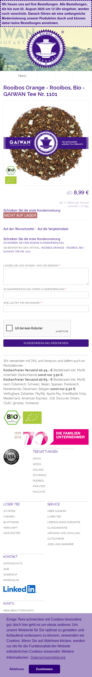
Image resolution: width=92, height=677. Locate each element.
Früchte (39, 491)
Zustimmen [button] (44, 669)
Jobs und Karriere (60, 544)
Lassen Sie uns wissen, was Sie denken (30, 265)
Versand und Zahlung (63, 533)
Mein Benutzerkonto (18, 610)
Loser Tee (54, 516)
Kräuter (39, 486)
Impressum (11, 580)
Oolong (38, 469)
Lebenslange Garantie (63, 522)
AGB (6, 569)
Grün (37, 458)
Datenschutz (13, 563)
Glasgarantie (57, 527)
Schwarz (39, 475)
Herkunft (10, 527)
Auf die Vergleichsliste (53, 228)
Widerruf (10, 574)
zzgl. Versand (82, 202)
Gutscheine (55, 538)
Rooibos (38, 480)
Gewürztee (11, 533)
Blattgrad (11, 522)
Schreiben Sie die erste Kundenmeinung (31, 210)
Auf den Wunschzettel (18, 228)
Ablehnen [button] (16, 669)
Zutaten (9, 511)
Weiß (37, 464)
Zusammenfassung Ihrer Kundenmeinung (34, 289)
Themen (9, 516)
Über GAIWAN (56, 511)
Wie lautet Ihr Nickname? (21, 302)
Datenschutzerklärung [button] (48, 657)
